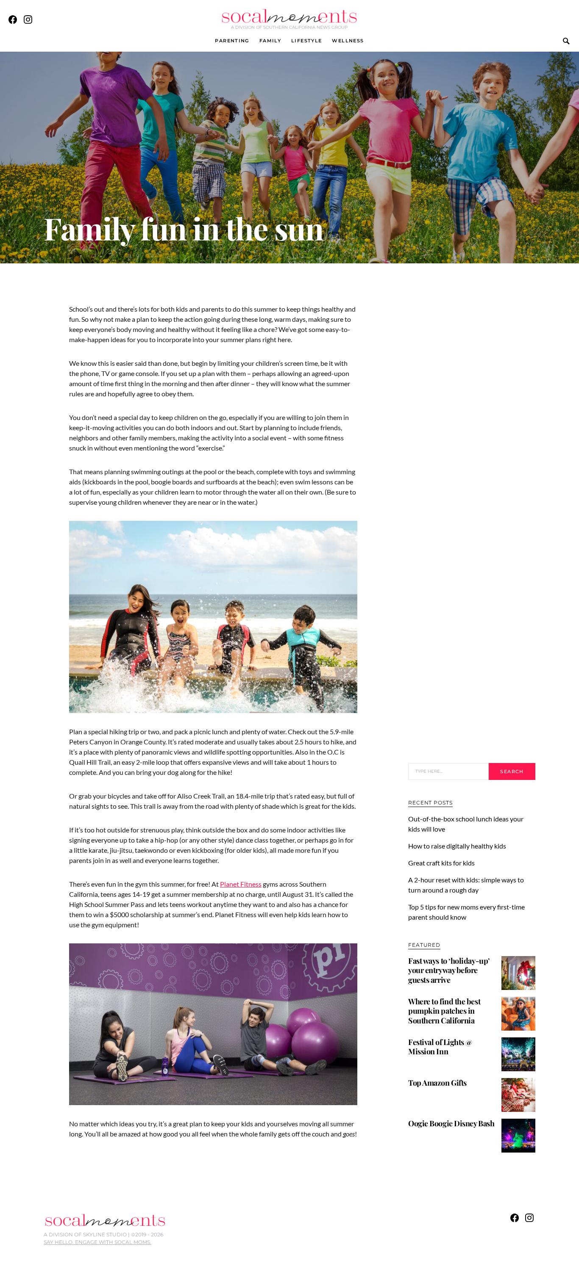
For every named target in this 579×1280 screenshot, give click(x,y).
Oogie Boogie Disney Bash (451, 1123)
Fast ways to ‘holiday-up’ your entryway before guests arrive (449, 970)
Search (511, 771)
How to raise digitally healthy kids (457, 846)
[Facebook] (12, 19)
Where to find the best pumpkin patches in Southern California (444, 1011)
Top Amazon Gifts (437, 1083)
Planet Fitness (241, 884)
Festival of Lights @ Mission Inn (440, 1047)
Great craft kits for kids (441, 863)
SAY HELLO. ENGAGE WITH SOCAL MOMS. (97, 1242)
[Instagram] (28, 19)
